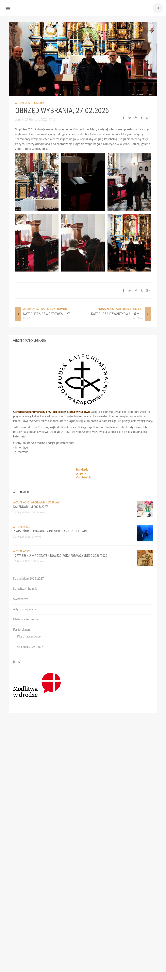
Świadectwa (20, 599)
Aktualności (23, 103)
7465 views (38, 512)
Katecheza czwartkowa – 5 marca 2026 (123, 314)
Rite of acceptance (28, 636)
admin (19, 119)
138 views (37, 561)
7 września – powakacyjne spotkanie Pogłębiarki (50, 531)
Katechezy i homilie (54, 309)
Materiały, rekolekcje (25, 619)
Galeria (39, 103)
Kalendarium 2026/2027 (30, 507)
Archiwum (38, 502)
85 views (36, 537)
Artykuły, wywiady (24, 609)
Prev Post (28, 318)
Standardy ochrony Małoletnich (83, 473)
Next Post (137, 318)
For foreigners (21, 629)
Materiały (53, 502)
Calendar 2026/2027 (30, 647)
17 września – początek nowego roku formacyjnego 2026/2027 (60, 556)
